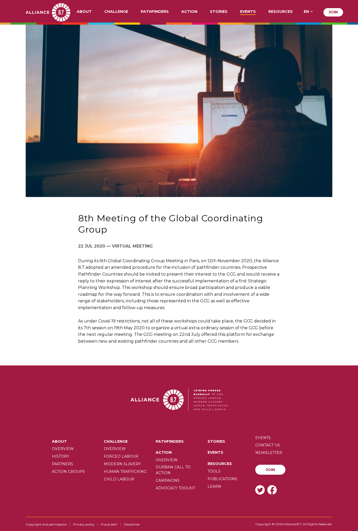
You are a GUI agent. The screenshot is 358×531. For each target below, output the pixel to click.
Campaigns (168, 480)
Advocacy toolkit (175, 488)
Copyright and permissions (46, 524)
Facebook (272, 490)
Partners (62, 464)
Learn (214, 486)
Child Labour (119, 479)
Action (189, 12)
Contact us (267, 445)
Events (248, 12)
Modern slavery (122, 464)
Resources (280, 12)
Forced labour (121, 456)
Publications (222, 479)
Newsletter (268, 452)
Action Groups (68, 471)
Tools (214, 471)
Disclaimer (132, 524)
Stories (218, 12)
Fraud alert (109, 524)
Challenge (116, 12)
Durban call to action (173, 470)
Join (333, 12)
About (84, 12)
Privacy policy (83, 524)
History (60, 456)
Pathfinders (155, 12)
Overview (63, 448)
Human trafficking (125, 471)
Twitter (260, 490)
